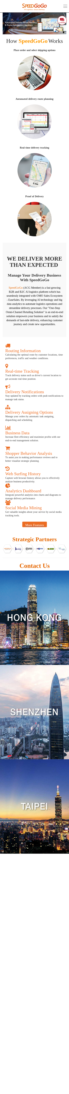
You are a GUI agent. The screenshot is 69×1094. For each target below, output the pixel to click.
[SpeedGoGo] (34, 6)
